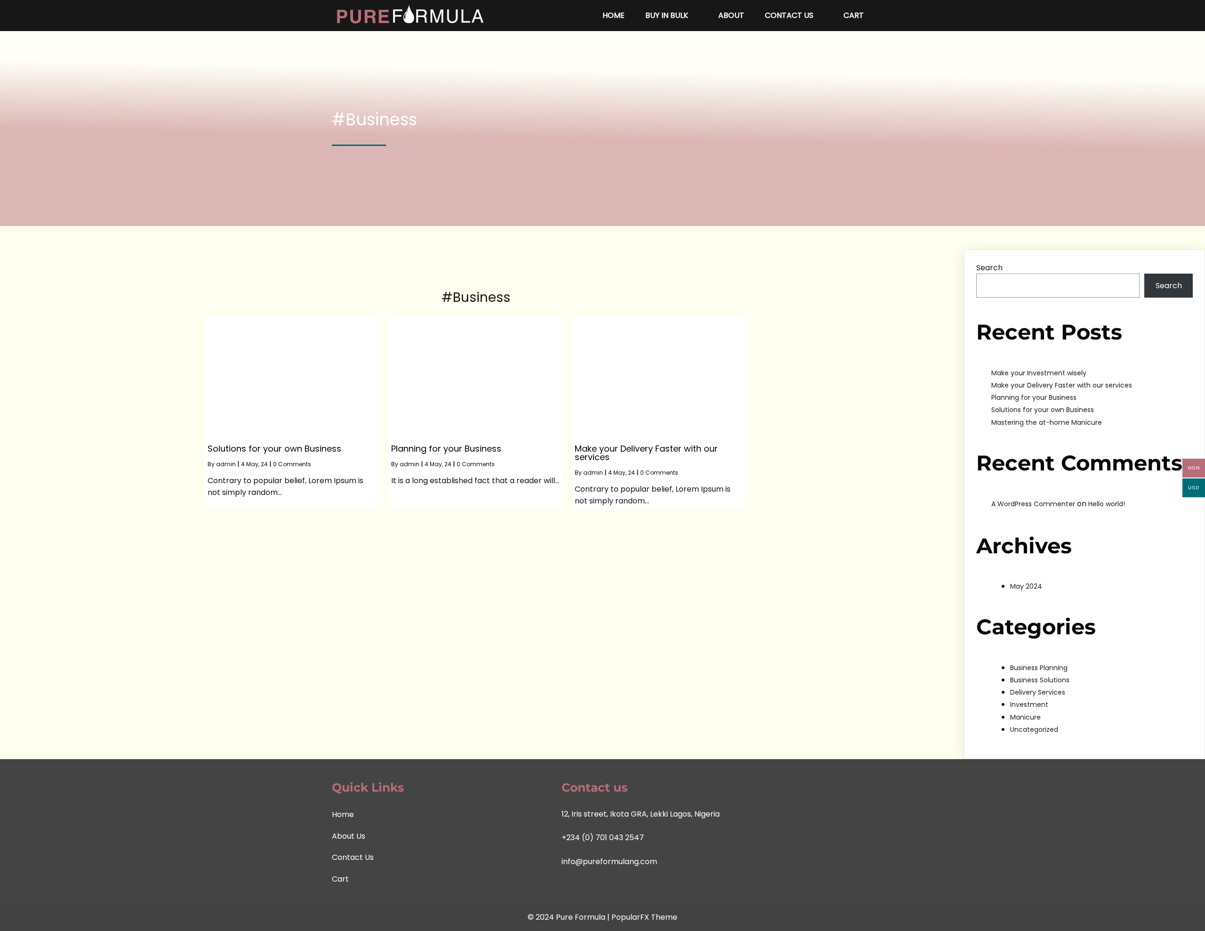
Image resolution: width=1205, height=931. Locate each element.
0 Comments (292, 464)
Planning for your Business (1033, 397)
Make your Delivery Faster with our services (1061, 385)
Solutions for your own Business (1042, 409)
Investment (1029, 704)
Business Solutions (1039, 680)
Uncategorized (1034, 729)
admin (226, 464)
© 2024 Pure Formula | (569, 917)
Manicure (1025, 717)
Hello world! (1106, 504)
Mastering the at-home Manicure (1046, 422)
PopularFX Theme (644, 917)
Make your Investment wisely (1038, 373)
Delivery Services (1037, 692)
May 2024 (1026, 586)
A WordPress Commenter (1033, 504)
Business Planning (1039, 667)
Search (989, 267)
